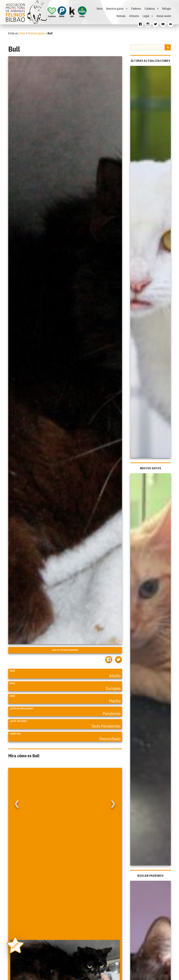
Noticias (121, 16)
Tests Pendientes (106, 726)
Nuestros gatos (115, 8)
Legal (146, 16)
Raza (12, 683)
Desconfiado (110, 739)
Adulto (115, 675)
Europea (113, 688)
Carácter (15, 733)
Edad (12, 670)
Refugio (166, 8)
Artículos (134, 16)
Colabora (150, 8)
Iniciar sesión (163, 16)
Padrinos (136, 8)
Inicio (99, 8)
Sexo (12, 695)
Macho (115, 701)
